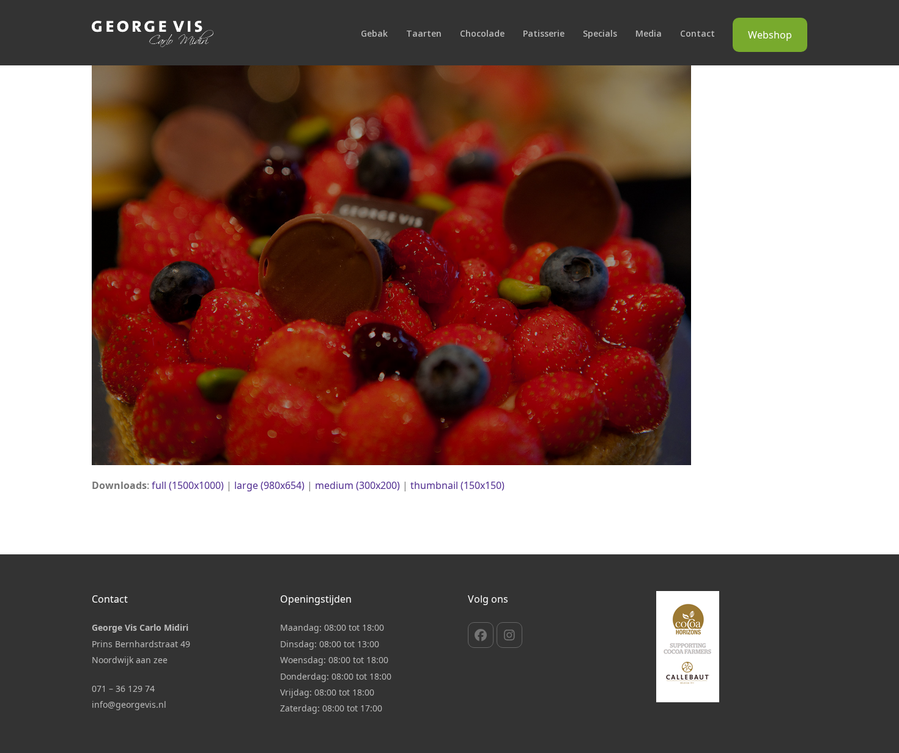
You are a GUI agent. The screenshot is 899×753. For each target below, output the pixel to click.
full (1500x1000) (188, 485)
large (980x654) (269, 485)
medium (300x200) (357, 485)
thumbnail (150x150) (457, 485)
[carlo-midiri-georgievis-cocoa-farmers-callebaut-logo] (687, 646)
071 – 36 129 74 (123, 688)
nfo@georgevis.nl (130, 704)
